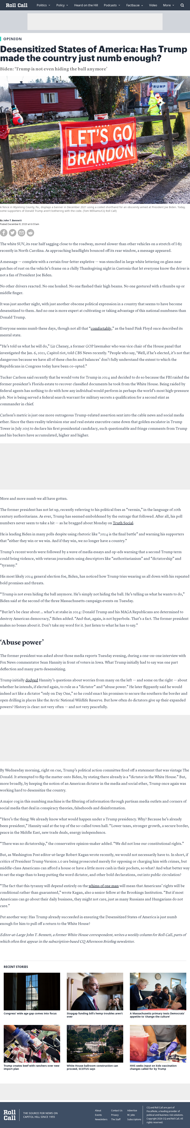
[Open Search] (182, 5)
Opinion (12, 38)
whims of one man (104, 886)
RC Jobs (131, 1115)
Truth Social (123, 523)
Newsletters (101, 1119)
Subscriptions (134, 1119)
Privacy (115, 1115)
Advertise (132, 1110)
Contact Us (116, 1110)
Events (98, 1115)
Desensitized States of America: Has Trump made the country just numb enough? (93, 54)
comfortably (101, 329)
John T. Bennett (12, 220)
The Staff (115, 1119)
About (98, 1110)
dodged (31, 680)
